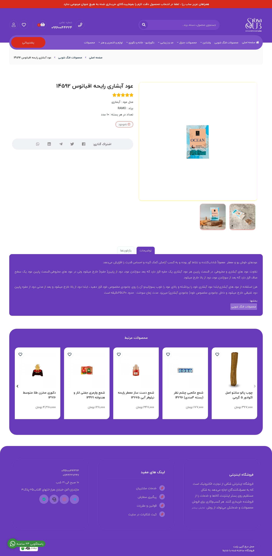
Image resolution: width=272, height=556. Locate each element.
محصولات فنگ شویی (226, 42)
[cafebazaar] (29, 548)
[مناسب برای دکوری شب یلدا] (87, 370)
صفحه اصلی (248, 42)
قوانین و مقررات (147, 505)
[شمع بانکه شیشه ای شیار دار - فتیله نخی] (136, 370)
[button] (254, 386)
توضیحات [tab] (146, 250)
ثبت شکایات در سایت (142, 514)
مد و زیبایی (166, 42)
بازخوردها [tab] (125, 250)
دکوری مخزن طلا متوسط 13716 (39, 395)
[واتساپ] (38, 144)
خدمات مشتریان (146, 488)
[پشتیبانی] (54, 499)
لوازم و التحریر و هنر (112, 42)
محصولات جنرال (188, 42)
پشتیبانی (28, 42)
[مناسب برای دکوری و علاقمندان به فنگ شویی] (37, 370)
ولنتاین (207, 42)
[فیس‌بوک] (84, 144)
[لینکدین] (49, 144)
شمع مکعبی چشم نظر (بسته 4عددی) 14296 (188, 395)
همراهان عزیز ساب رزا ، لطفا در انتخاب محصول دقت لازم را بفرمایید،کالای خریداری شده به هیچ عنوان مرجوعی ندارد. (136, 4)
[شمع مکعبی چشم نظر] (185, 370)
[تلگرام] (61, 144)
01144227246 (71, 475)
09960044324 (70, 470)
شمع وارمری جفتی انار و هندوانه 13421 (89, 395)
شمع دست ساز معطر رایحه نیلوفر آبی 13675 (136, 395)
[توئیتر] (72, 144)
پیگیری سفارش (147, 497)
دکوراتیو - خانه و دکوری (141, 42)
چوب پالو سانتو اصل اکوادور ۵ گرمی (239, 395)
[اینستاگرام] (64, 499)
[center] (144, 25)
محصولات (89, 42)
